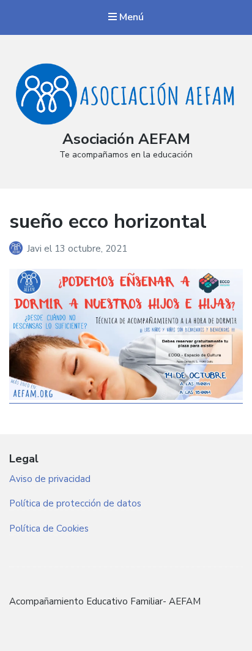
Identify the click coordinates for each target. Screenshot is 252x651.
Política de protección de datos (75, 503)
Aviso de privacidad (50, 479)
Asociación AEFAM (126, 139)
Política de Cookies (49, 528)
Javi (35, 249)
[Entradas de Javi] (18, 249)
